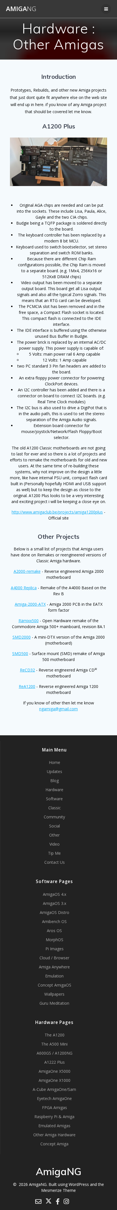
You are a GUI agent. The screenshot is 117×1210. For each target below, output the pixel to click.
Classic (54, 807)
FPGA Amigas (54, 1107)
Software (54, 798)
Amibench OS (54, 921)
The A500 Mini (54, 1044)
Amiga (21, 9)
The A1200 (54, 1035)
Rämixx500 (28, 620)
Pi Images (54, 948)
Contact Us (54, 862)
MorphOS (54, 939)
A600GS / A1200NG (54, 1053)
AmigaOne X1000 (54, 1080)
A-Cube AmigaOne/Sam (54, 1089)
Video (54, 844)
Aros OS (54, 930)
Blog (54, 780)
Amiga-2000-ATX (30, 604)
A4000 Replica (24, 587)
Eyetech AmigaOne (54, 1098)
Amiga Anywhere (54, 967)
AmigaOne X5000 (54, 1071)
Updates (54, 771)
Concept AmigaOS (54, 985)
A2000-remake (27, 571)
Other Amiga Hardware (54, 1134)
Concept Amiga (54, 1143)
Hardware (54, 789)
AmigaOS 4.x (54, 894)
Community (54, 817)
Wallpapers (54, 994)
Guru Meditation (54, 1003)
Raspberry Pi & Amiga (54, 1116)
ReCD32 (27, 670)
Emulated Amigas (54, 1125)
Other (54, 835)
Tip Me (54, 853)
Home (54, 762)
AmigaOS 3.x (54, 903)
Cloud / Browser (54, 957)
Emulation (54, 976)
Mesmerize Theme (58, 1190)
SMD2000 (21, 637)
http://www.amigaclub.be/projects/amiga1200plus (57, 512)
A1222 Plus (54, 1062)
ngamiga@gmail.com (58, 708)
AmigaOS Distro (54, 912)
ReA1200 (27, 686)
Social (54, 826)
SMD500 (20, 653)
